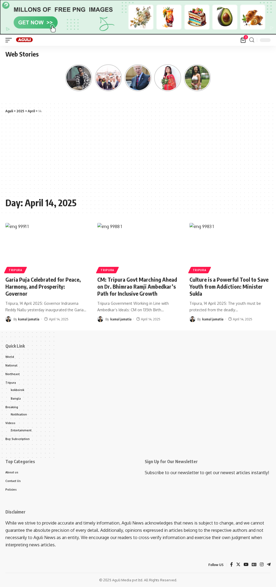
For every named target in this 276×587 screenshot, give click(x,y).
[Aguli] (25, 40)
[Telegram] (269, 565)
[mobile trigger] (10, 40)
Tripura (15, 270)
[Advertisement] (138, 155)
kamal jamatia (28, 319)
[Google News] (254, 565)
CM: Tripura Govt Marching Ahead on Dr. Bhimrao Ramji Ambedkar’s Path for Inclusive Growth (137, 286)
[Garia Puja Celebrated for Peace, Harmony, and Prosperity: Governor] (46, 247)
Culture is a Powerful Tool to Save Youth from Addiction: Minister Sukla (228, 286)
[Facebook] (231, 565)
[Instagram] (262, 565)
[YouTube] (246, 565)
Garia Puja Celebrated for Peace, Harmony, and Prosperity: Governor (43, 286)
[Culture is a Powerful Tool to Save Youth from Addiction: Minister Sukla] (230, 247)
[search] (252, 40)
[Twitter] (238, 565)
